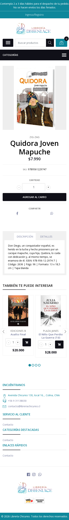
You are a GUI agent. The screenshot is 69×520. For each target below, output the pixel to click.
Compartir (35, 208)
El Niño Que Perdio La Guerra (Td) (51, 335)
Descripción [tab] (25, 236)
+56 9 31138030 (17, 400)
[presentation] (3, 331)
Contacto (8, 424)
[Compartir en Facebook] (17, 213)
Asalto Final (18, 334)
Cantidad (34, 180)
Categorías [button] (10, 55)
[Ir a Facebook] (28, 474)
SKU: (25, 169)
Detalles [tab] (46, 236)
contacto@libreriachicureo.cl (24, 406)
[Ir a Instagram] (33, 474)
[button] (29, 365)
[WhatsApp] (40, 474)
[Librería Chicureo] (33, 28)
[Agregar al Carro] (26, 342)
